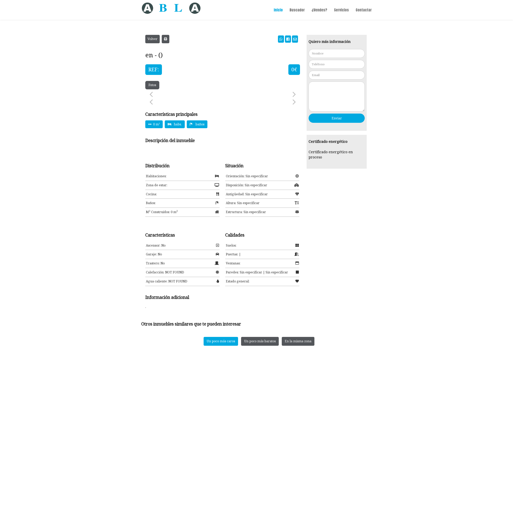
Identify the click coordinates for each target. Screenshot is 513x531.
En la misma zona (298, 341)
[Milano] (166, 7)
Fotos (152, 85)
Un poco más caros (221, 341)
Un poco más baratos (260, 341)
